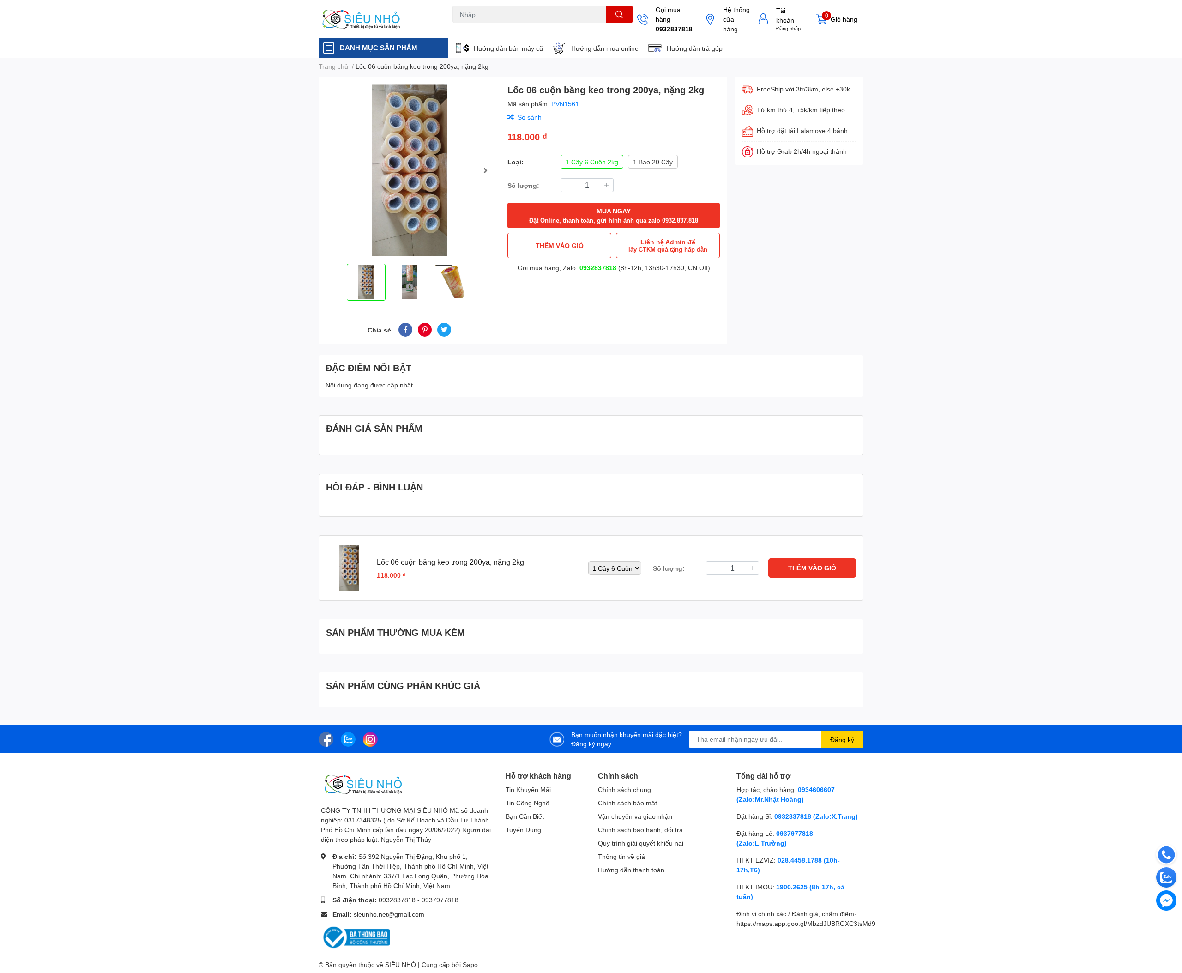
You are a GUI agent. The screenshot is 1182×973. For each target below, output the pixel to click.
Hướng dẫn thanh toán (631, 870)
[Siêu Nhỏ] (376, 19)
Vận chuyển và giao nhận (635, 816)
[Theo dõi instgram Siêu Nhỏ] (370, 738)
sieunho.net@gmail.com (389, 914)
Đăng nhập (788, 28)
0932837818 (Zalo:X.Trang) (816, 816)
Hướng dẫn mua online (605, 48)
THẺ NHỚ (498, 28)
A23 (475, 28)
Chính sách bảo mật (627, 803)
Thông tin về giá (621, 856)
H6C (458, 28)
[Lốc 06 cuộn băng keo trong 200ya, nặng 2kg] (409, 170)
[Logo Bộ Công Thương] (355, 937)
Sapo (470, 964)
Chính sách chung (624, 789)
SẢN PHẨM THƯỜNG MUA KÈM (395, 632)
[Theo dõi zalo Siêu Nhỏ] (348, 738)
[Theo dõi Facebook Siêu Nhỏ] (326, 738)
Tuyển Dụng (523, 830)
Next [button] (485, 170)
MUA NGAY (613, 215)
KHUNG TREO (534, 28)
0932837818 (674, 29)
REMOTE (570, 28)
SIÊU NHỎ (400, 964)
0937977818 (440, 900)
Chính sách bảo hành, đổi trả (640, 830)
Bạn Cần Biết (525, 816)
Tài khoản (785, 15)
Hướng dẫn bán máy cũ (508, 48)
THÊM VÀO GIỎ (560, 245)
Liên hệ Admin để (667, 245)
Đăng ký (842, 739)
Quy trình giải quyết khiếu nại (640, 843)
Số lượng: (523, 185)
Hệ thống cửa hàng (736, 19)
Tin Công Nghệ (527, 803)
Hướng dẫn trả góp (695, 48)
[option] (409, 170)
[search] (619, 14)
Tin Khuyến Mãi (528, 789)
